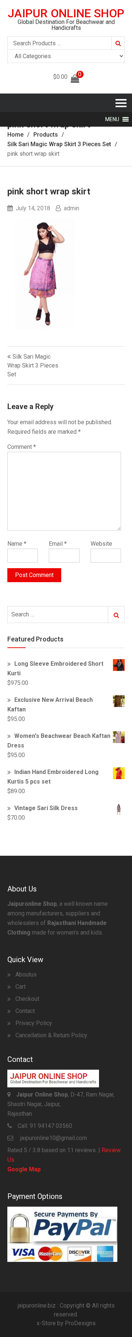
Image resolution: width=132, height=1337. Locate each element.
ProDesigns (80, 1323)
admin (71, 208)
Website (101, 543)
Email (58, 543)
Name (16, 543)
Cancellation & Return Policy (51, 1035)
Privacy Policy (33, 1023)
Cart (20, 986)
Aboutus (26, 974)
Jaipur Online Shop (66, 13)
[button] (112, 119)
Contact (25, 1010)
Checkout (27, 998)
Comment (21, 446)
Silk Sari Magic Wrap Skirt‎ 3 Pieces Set (32, 365)
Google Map (24, 1169)
